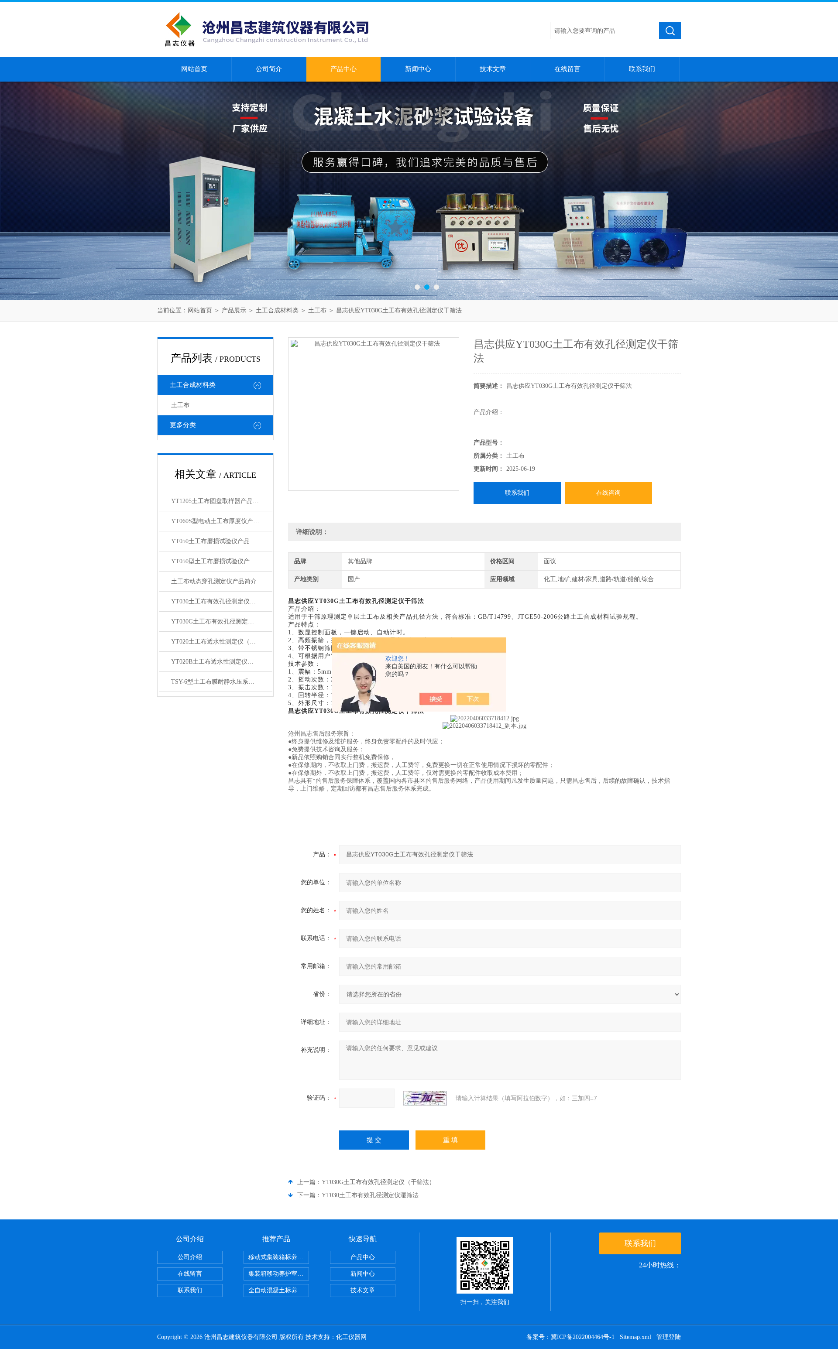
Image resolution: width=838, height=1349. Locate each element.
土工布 (317, 310)
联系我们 (642, 68)
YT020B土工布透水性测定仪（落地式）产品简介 (221, 661)
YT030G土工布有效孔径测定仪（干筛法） (378, 1182)
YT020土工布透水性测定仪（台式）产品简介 (221, 641)
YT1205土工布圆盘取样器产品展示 (218, 501)
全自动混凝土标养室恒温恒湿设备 (278, 1290)
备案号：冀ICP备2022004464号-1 (570, 1337)
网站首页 (194, 68)
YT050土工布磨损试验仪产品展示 (216, 541)
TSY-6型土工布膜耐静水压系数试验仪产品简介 (221, 681)
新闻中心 (418, 68)
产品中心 (343, 68)
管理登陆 (668, 1337)
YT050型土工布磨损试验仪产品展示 (219, 561)
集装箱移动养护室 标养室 (278, 1273)
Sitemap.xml (635, 1337)
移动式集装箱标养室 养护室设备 (278, 1257)
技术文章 (493, 68)
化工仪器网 (351, 1337)
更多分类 (183, 424)
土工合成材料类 (277, 310)
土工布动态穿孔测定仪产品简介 (214, 581)
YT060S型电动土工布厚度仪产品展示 (221, 521)
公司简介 (269, 68)
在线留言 (567, 68)
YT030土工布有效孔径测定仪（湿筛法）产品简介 (221, 601)
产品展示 (234, 310)
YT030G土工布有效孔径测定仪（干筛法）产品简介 (221, 621)
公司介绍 (190, 1257)
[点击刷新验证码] (425, 1098)
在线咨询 (608, 493)
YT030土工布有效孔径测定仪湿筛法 (370, 1195)
